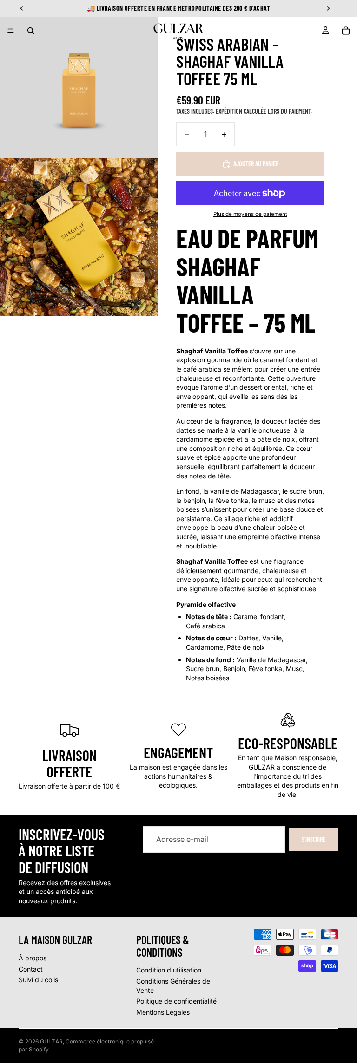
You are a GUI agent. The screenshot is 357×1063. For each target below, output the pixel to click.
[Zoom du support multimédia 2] (79, 237)
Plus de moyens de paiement (250, 214)
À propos (32, 958)
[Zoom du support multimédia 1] (79, 79)
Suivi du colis (38, 980)
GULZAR (51, 1041)
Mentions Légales (163, 1012)
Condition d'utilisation (168, 970)
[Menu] (10, 30)
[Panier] (346, 30)
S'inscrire (313, 839)
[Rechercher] (30, 30)
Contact (31, 968)
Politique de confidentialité (176, 1001)
